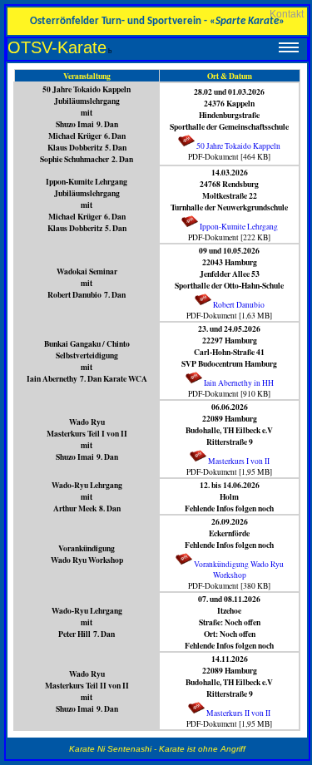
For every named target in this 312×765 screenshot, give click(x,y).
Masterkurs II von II (238, 713)
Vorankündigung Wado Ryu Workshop (239, 569)
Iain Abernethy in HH (239, 383)
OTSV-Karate (56, 47)
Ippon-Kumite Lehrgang (239, 226)
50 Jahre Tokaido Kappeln (238, 146)
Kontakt (287, 14)
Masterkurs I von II (239, 461)
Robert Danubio (239, 304)
